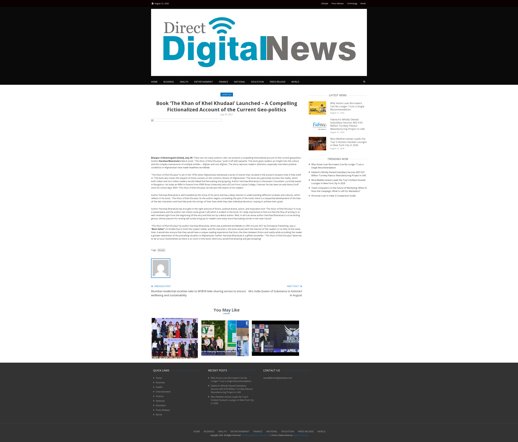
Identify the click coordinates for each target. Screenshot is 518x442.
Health (184, 81)
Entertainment (203, 81)
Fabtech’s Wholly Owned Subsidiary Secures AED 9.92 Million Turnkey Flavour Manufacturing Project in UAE (347, 124)
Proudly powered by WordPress (255, 435)
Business (168, 81)
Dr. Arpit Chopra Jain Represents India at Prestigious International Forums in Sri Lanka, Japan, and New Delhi (275, 346)
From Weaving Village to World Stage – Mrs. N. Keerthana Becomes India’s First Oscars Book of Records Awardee (174, 346)
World (363, 3)
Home (154, 81)
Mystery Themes (300, 435)
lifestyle (161, 250)
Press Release (337, 3)
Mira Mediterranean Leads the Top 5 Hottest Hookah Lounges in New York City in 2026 (348, 142)
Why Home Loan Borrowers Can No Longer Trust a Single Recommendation (347, 106)
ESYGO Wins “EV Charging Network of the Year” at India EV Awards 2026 (225, 348)
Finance (223, 81)
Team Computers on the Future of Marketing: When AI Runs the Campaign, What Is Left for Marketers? (339, 189)
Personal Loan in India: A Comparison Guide (333, 195)
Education (257, 81)
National (239, 81)
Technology (352, 3)
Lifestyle (324, 3)
